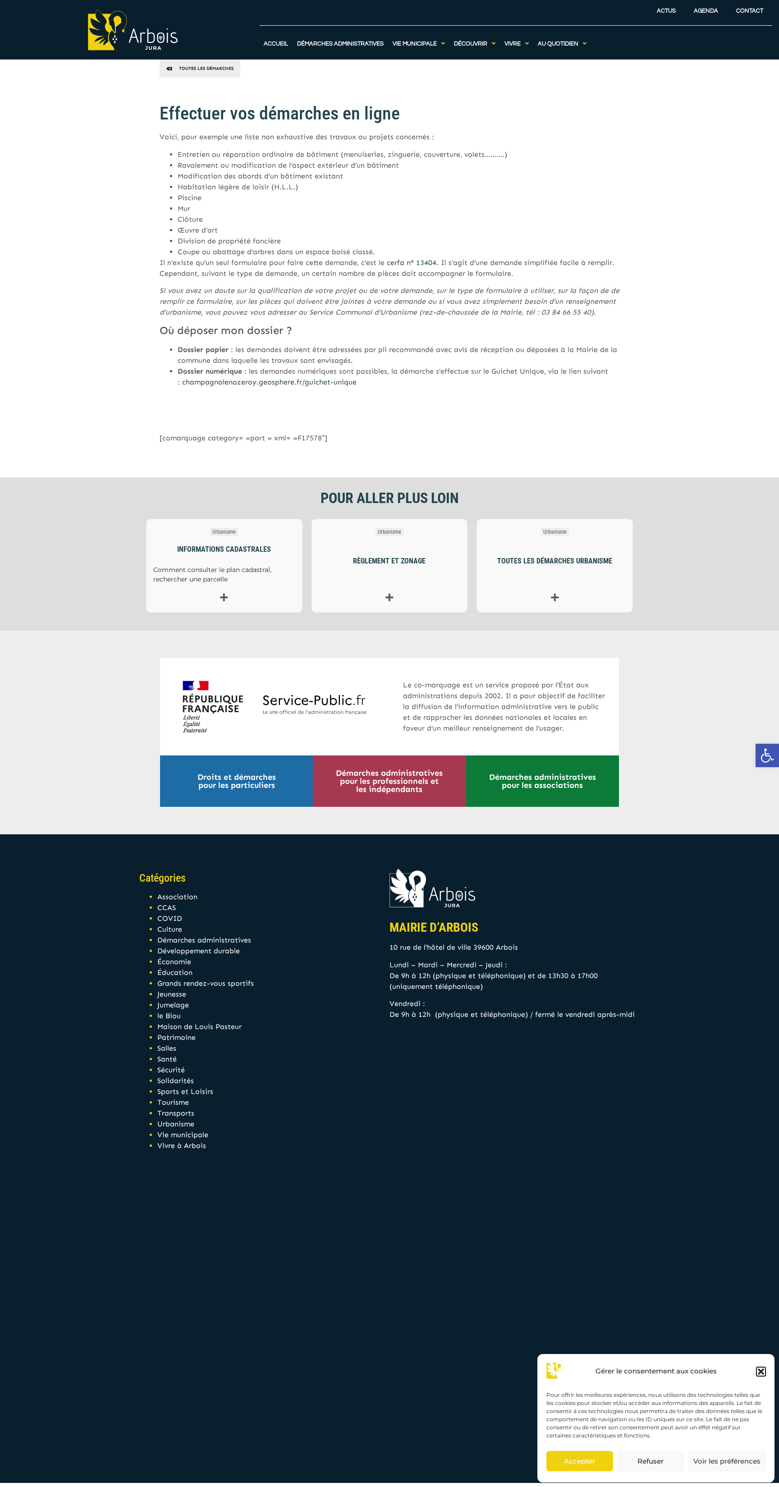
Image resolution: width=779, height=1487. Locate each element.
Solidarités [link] (175, 1080)
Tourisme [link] (173, 1102)
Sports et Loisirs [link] (185, 1091)
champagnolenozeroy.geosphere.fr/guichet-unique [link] (269, 382)
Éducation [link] (174, 972)
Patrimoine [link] (176, 1037)
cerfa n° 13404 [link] (411, 262)
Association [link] (177, 896)
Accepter (579, 1461)
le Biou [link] (169, 1015)
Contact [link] (749, 11)
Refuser (650, 1461)
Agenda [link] (706, 11)
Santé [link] (167, 1059)
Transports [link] (175, 1113)
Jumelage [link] (173, 1005)
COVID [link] (169, 918)
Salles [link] (166, 1048)
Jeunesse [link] (171, 994)
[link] (767, 755)
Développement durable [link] (198, 951)
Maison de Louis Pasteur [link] (199, 1026)
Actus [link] (666, 11)
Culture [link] (169, 929)
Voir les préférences (727, 1461)
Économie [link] (174, 961)
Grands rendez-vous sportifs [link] (205, 983)
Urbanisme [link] (224, 532)
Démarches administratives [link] (204, 940)
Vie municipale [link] (182, 1134)
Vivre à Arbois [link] (181, 1145)
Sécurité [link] (171, 1070)
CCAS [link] (166, 907)
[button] (760, 1371)
